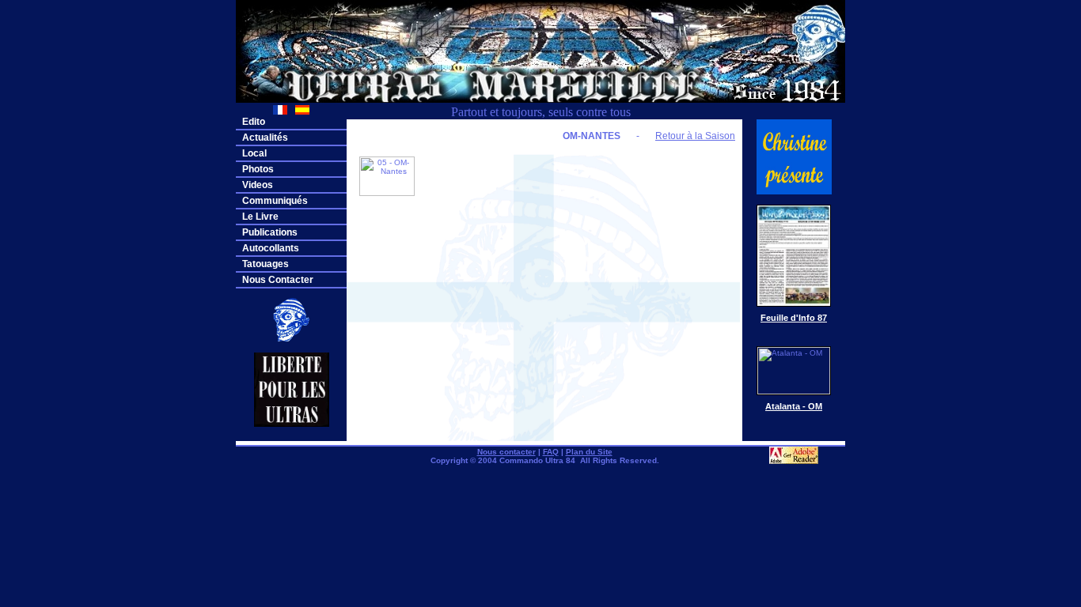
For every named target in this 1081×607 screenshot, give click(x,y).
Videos (257, 184)
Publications (270, 232)
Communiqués (275, 200)
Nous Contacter (277, 279)
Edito (253, 121)
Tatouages (265, 264)
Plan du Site (589, 451)
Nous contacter (506, 451)
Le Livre (260, 216)
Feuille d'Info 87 (793, 317)
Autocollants (270, 248)
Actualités (265, 137)
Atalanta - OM (793, 406)
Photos (258, 169)
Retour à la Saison (695, 135)
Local (254, 153)
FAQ (551, 451)
